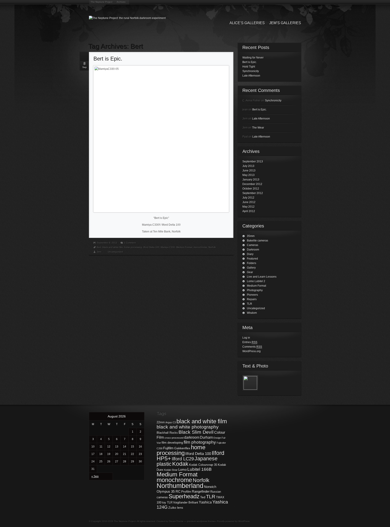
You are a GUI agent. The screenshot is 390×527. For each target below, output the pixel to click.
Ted (202, 497)
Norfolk (212, 247)
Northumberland (180, 485)
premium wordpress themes (201, 521)
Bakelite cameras (257, 240)
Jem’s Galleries (285, 23)
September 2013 (252, 161)
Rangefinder (201, 491)
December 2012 (252, 184)
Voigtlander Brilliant (185, 502)
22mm (161, 422)
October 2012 (250, 188)
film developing (172, 442)
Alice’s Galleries (247, 23)
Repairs (252, 299)
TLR (249, 303)
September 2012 (252, 193)
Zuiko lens (175, 507)
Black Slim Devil (196, 432)
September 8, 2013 (107, 242)
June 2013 (248, 170)
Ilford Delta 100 (151, 247)
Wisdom (252, 312)
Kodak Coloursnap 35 (203, 464)
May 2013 (248, 175)
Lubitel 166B (199, 469)
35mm (251, 236)
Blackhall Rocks (167, 432)
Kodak (180, 464)
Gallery (251, 267)
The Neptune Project (101, 2)
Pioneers (252, 294)
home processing (133, 247)
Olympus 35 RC (169, 491)
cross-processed (174, 437)
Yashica (205, 502)
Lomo (182, 469)
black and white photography (188, 426)
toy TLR (167, 502)
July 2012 (248, 197)
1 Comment (130, 242)
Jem (99, 252)
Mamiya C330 (168, 247)
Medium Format (184, 247)
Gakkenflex (182, 448)
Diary (250, 254)
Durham (206, 437)
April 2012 (248, 211)
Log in (246, 337)
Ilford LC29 (183, 458)
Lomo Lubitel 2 (256, 281)
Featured (252, 258)
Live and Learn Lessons (261, 276)
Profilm (186, 491)
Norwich (210, 487)
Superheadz (184, 496)
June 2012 (248, 202)
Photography (255, 290)
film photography (200, 442)
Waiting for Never (253, 57)
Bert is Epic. (107, 59)
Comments (252, 346)
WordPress (244, 521)
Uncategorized (115, 252)
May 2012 (248, 206)
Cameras (252, 245)
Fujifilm (168, 448)
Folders (251, 263)
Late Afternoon (251, 75)
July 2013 (248, 166)
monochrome (200, 247)
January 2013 (250, 179)
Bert (99, 247)
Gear (250, 272)
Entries (249, 342)
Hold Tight (248, 66)
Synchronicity (250, 71)
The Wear (258, 127)
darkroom (191, 437)
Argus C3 (170, 422)
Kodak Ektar (171, 469)
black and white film (112, 247)
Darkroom (253, 249)
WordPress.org (251, 351)
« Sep (95, 476)
